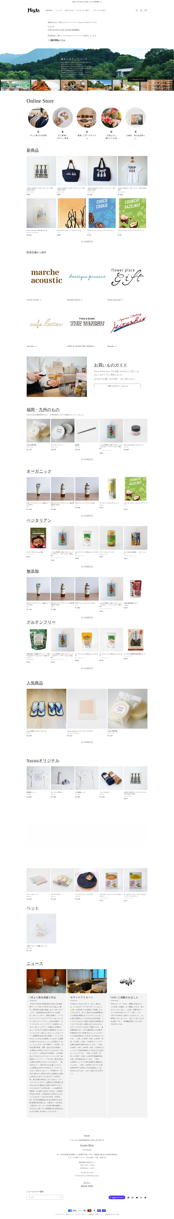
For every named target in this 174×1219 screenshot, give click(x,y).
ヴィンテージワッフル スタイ (84, 894)
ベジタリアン (39, 520)
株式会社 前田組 (87, 1186)
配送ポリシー (99, 1214)
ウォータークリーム (57, 445)
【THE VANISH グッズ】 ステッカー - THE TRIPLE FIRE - (40, 189)
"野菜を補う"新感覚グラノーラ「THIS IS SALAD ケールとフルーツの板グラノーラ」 (38, 655)
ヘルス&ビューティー (47, 815)
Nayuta (87, 1135)
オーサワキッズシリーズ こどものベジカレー (111, 895)
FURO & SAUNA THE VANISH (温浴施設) (64, 30)
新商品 (33, 150)
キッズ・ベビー (41, 864)
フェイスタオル (104, 792)
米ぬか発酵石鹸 (31, 445)
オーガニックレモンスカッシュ (109, 503)
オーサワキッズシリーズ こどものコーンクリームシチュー (135, 895)
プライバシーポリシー (81, 1214)
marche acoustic (33, 300)
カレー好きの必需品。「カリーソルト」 (135, 553)
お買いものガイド (110, 365)
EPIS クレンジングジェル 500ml (85, 503)
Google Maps (87, 1145)
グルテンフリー (41, 622)
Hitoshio (111, 346)
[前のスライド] (82, 93)
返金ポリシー (69, 1214)
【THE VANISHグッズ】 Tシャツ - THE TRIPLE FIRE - (132, 189)
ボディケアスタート (81, 997)
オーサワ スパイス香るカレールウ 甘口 (86, 553)
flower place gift (114, 300)
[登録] (60, 1197)
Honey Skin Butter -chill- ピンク (134, 445)
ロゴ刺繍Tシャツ (80, 792)
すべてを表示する (87, 241)
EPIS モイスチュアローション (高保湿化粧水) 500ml (62, 503)
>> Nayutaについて (137, 79)
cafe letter (31, 346)
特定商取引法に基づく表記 (112, 1214)
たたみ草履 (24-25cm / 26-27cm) (36, 731)
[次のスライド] (91, 93)
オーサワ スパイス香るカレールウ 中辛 (86, 654)
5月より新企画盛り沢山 (43, 997)
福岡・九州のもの (43, 409)
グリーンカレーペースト (107, 552)
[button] (50, 10)
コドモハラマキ (56, 894)
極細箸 (77, 445)
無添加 (33, 571)
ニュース (35, 963)
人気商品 (35, 683)
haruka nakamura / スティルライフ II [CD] (80, 731)
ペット (33, 908)
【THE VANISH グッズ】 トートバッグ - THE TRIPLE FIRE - (101, 189)
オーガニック (39, 471)
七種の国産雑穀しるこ (131, 603)
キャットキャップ (32, 894)
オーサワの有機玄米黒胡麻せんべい (135, 654)
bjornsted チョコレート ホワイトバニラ (69, 230)
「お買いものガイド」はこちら (117, 386)
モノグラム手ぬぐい (57, 792)
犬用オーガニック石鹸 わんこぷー (37, 946)
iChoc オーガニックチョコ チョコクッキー (100, 230)
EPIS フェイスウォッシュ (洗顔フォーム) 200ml (38, 503)
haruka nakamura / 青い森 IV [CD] (37, 230)
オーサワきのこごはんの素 (35, 552)
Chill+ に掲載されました (124, 997)
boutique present (73, 300)
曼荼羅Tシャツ (31, 792)
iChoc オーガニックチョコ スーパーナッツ (131, 230)
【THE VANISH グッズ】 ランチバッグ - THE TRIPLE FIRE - (71, 189)
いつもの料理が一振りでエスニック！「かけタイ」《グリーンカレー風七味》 (111, 446)
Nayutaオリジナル (43, 760)
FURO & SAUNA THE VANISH (80, 346)
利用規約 (91, 1214)
